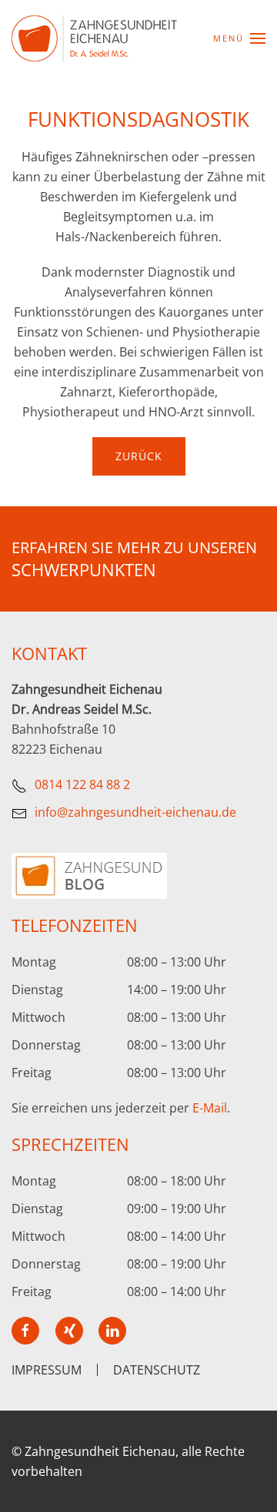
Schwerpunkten (84, 569)
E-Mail (209, 1107)
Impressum (47, 1369)
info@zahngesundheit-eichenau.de (135, 812)
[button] (239, 38)
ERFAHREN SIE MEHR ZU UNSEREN (134, 547)
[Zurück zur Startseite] (94, 38)
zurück (138, 456)
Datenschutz (156, 1369)
